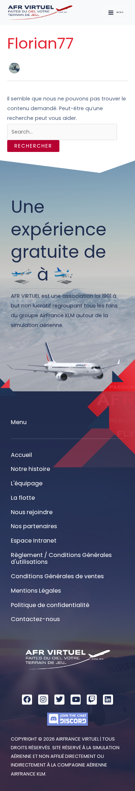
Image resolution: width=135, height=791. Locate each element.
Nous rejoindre (32, 512)
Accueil (21, 455)
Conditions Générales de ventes (57, 576)
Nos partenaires (34, 526)
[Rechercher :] (62, 131)
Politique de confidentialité (50, 605)
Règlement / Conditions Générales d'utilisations (61, 558)
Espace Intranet (34, 540)
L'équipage (26, 483)
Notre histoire (30, 469)
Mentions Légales (36, 590)
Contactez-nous (35, 619)
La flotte (23, 498)
